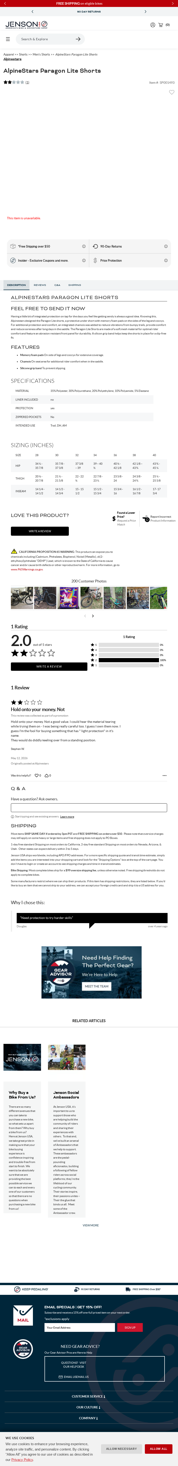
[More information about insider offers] (84, 260)
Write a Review (49, 666)
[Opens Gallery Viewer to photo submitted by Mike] (138, 598)
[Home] (26, 25)
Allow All (158, 1449)
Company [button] (87, 1418)
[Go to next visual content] (93, 616)
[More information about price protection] (166, 260)
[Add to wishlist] (172, 94)
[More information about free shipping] (84, 246)
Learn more (67, 816)
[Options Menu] (164, 775)
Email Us (76, 1376)
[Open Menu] (8, 39)
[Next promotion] (145, 11)
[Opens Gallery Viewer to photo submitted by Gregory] (161, 598)
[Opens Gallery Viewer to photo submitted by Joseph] (91, 598)
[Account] (152, 24)
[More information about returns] (166, 246)
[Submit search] (78, 39)
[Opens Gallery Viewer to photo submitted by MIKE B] (45, 598)
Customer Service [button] (88, 1396)
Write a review (40, 531)
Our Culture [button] (87, 1407)
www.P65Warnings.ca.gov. (27, 569)
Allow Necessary (121, 1449)
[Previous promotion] (32, 11)
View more (91, 1225)
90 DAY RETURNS (89, 11)
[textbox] (89, 807)
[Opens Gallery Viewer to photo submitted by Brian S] (115, 598)
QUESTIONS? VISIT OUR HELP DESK (73, 1364)
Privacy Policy (22, 1460)
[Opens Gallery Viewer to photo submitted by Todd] (22, 598)
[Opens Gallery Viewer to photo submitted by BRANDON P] (68, 598)
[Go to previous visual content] (85, 616)
